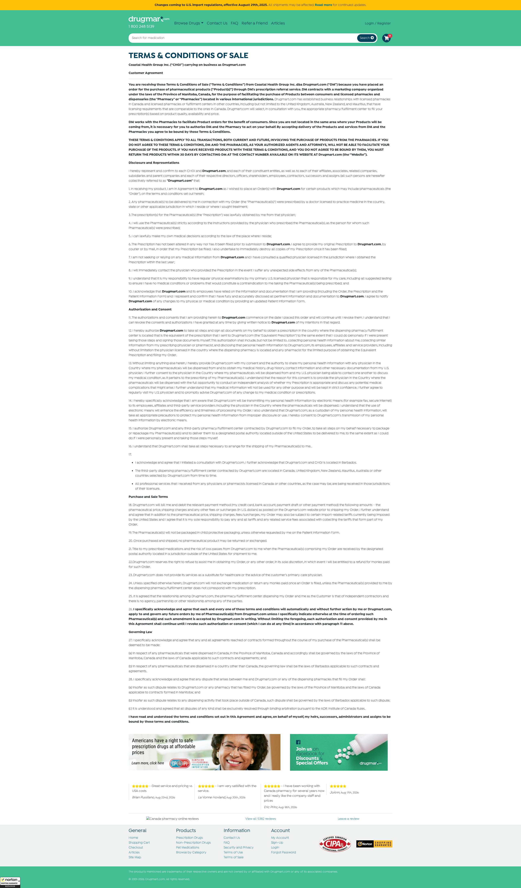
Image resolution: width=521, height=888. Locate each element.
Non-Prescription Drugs (193, 843)
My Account (280, 838)
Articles (278, 23)
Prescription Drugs (189, 838)
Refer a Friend (255, 23)
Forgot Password (283, 853)
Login (275, 848)
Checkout (136, 848)
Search (365, 38)
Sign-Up (277, 843)
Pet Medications (187, 848)
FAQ (234, 23)
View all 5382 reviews (260, 819)
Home (133, 838)
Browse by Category (191, 853)
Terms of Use (233, 853)
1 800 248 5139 (141, 26)
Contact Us (217, 23)
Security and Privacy (239, 848)
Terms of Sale (233, 857)
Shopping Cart (139, 843)
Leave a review (348, 819)
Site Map (135, 857)
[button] (10, 882)
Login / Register (378, 23)
